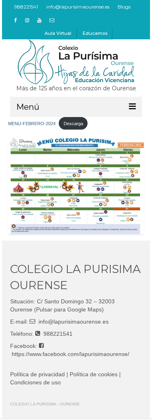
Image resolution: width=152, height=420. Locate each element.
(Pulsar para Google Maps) (69, 309)
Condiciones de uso (35, 382)
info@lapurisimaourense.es (74, 321)
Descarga (73, 123)
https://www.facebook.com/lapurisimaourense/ (70, 354)
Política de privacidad (37, 374)
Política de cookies (94, 374)
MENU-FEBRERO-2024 (32, 123)
